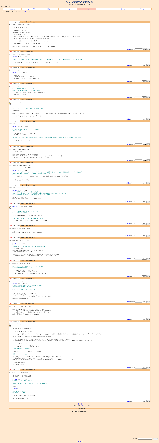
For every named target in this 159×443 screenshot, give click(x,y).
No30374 (15, 72)
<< (24, 11)
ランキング (105, 9)
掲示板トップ (12, 9)
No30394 (15, 283)
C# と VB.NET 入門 (30, 9)
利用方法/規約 (67, 9)
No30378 (15, 126)
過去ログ (142, 9)
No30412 (15, 379)
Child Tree (79, 441)
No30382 (15, 190)
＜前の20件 (79, 404)
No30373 (15, 56)
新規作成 (49, 9)
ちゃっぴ (15, 102)
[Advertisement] (79, 17)
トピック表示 (86, 9)
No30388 (15, 243)
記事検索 (123, 9)
